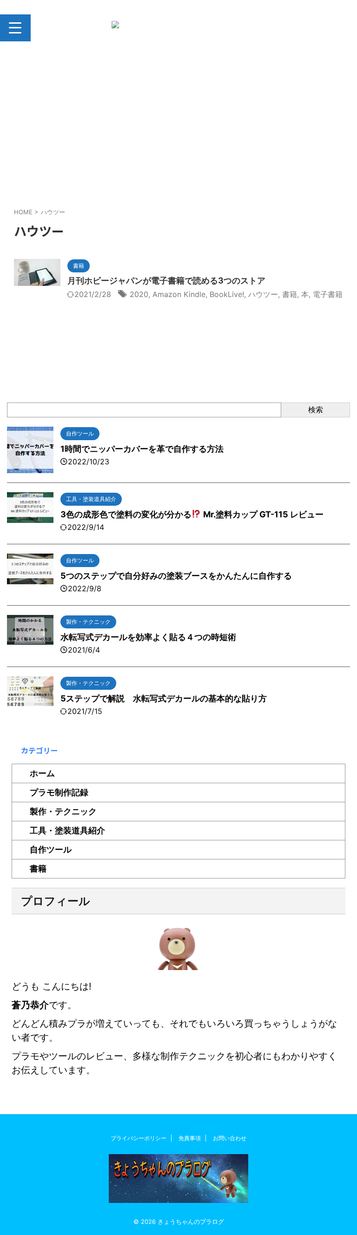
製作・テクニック (63, 811)
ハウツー (263, 294)
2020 (139, 294)
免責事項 (189, 1138)
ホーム (42, 773)
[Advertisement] (178, 128)
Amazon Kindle (178, 294)
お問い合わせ (229, 1138)
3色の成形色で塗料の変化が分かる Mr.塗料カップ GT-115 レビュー (192, 514)
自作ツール (51, 849)
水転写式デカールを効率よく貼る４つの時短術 (148, 637)
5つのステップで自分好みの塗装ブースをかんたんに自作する (176, 576)
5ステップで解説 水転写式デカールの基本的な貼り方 (163, 698)
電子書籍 (328, 294)
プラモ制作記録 (59, 792)
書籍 (289, 294)
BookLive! (227, 294)
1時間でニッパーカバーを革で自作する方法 (142, 449)
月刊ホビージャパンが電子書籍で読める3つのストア (166, 280)
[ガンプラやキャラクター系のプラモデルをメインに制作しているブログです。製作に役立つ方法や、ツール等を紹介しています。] (182, 28)
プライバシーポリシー (138, 1138)
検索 (315, 409)
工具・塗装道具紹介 (67, 830)
